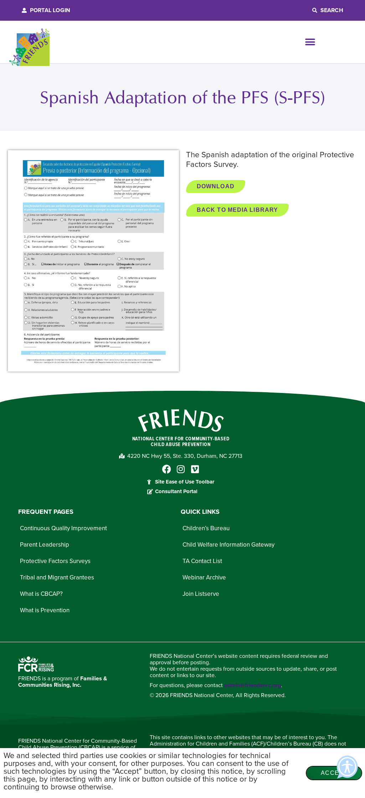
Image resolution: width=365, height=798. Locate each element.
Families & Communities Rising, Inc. (62, 682)
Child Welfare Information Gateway (228, 544)
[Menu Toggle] (310, 42)
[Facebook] (166, 469)
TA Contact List (202, 561)
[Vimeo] (195, 469)
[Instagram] (180, 469)
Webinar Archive (204, 577)
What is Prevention (45, 610)
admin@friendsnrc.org (252, 685)
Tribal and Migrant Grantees (57, 577)
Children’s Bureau (206, 528)
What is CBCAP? (41, 594)
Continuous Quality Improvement (63, 528)
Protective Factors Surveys (55, 561)
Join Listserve (200, 594)
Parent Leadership (44, 544)
